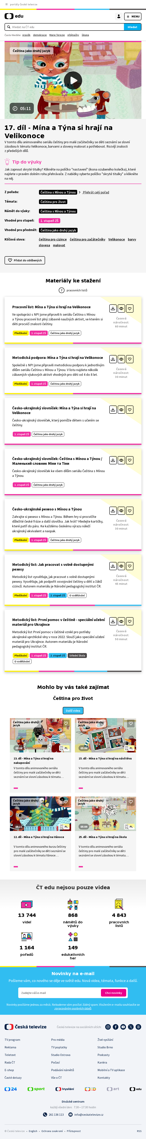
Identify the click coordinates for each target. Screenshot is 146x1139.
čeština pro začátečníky (87, 239)
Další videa (73, 710)
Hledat (132, 27)
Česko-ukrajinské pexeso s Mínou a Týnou (47, 509)
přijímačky (73, 35)
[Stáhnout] (113, 308)
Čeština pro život (53, 202)
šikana (85, 35)
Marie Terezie (57, 35)
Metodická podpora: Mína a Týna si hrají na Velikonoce (57, 357)
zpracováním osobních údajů (72, 1008)
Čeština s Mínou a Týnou (58, 192)
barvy (132, 239)
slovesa (44, 245)
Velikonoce (116, 239)
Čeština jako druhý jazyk (58, 230)
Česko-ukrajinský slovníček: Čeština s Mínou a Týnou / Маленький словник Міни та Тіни (57, 461)
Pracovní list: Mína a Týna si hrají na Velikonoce (51, 306)
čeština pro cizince (53, 239)
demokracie (40, 35)
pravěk (26, 35)
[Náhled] (121, 308)
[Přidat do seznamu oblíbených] (129, 308)
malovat (59, 245)
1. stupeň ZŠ (49, 221)
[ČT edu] (14, 17)
